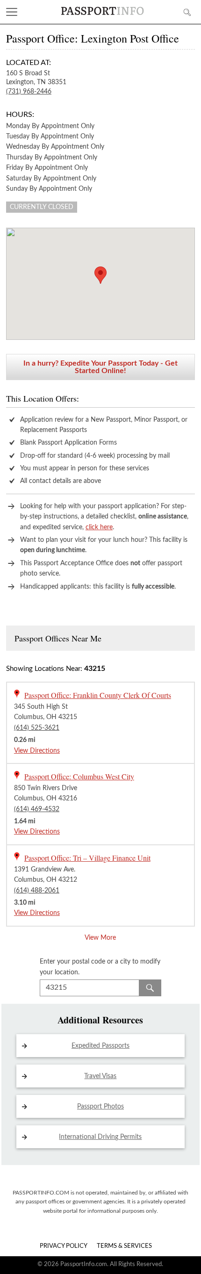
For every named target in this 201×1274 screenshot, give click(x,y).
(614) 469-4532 (36, 809)
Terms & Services (124, 1246)
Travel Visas (100, 1076)
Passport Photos (100, 1106)
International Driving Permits (100, 1137)
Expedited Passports (100, 1046)
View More (100, 938)
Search (150, 987)
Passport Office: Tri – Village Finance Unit (87, 858)
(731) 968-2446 (28, 91)
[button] (100, 275)
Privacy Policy (63, 1246)
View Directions (37, 751)
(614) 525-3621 (36, 728)
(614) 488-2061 (36, 890)
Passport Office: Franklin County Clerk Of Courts (97, 695)
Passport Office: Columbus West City (79, 776)
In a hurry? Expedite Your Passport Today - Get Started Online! (100, 367)
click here (99, 527)
